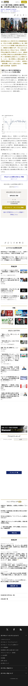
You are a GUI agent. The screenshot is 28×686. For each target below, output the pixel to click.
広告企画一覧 (4, 599)
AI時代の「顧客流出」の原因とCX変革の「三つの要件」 (14, 506)
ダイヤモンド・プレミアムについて (9, 642)
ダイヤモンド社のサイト (7, 668)
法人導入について (5, 663)
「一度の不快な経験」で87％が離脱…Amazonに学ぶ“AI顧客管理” (14, 527)
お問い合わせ (4, 660)
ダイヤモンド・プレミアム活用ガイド (9, 644)
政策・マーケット (5, 11)
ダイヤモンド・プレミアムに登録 (14, 207)
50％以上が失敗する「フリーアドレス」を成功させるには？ (14, 517)
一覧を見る (14, 533)
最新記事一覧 (14, 586)
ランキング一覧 (14, 472)
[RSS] (21, 630)
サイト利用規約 (4, 647)
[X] (7, 630)
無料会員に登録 (14, 195)
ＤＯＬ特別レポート (15, 11)
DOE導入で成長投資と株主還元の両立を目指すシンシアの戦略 (14, 511)
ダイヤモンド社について (7, 673)
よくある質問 (4, 655)
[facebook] (14, 630)
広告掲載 (3, 658)
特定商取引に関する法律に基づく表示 (9, 650)
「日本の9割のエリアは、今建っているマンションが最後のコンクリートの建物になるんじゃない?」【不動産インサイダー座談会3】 (14, 258)
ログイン (18, 1)
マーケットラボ (7, 439)
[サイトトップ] (6, 2)
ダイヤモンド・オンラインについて (10, 635)
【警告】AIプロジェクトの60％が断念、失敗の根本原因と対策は (14, 522)
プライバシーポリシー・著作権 (8, 652)
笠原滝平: (8, 9)
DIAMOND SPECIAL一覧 (8, 595)
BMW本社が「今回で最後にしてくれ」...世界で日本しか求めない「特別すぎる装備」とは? (14, 252)
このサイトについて (5, 639)
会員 (20, 439)
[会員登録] (24, 2)
